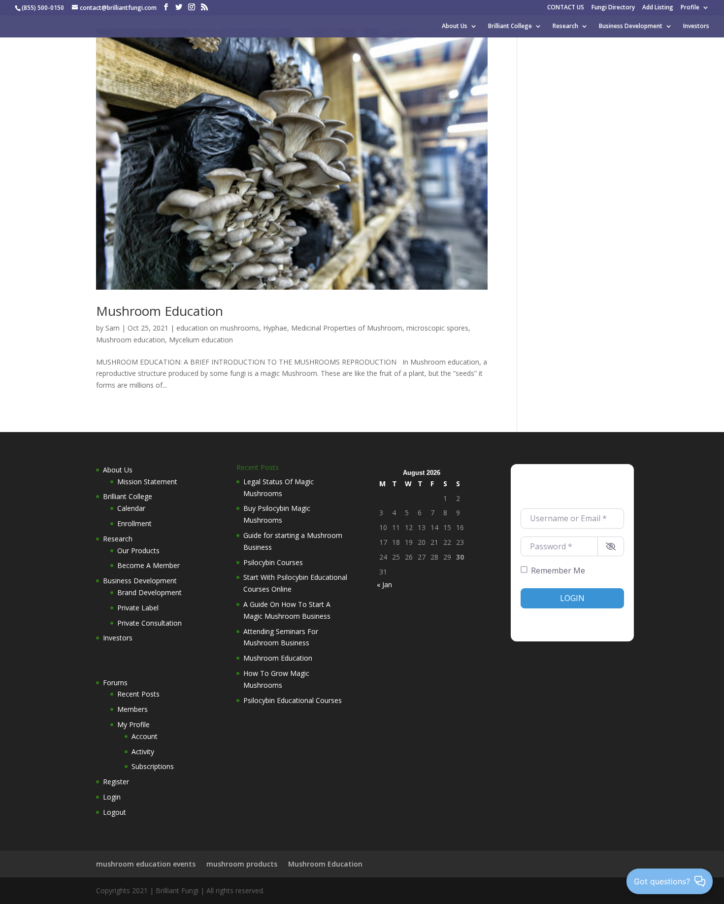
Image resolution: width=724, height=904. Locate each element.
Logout (114, 812)
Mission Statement (147, 481)
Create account (542, 618)
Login (112, 797)
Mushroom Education (159, 311)
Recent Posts (138, 694)
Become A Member (148, 565)
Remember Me (558, 570)
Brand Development (149, 592)
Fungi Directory (613, 7)
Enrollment (134, 523)
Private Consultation (149, 623)
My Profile (133, 724)
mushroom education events (146, 864)
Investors (696, 26)
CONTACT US (565, 7)
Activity (143, 751)
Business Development (630, 26)
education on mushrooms (217, 328)
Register (116, 781)
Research (565, 26)
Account (145, 736)
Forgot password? (598, 618)
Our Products (138, 550)
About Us (454, 26)
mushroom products (241, 864)
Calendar (131, 508)
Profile (690, 7)
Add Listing (657, 7)
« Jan (384, 584)
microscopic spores (437, 328)
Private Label (138, 607)
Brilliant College (510, 26)
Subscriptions (153, 766)
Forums (115, 682)
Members (132, 709)
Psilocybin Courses (273, 562)
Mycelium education (201, 339)
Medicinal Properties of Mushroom (346, 328)
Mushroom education (130, 339)
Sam (112, 328)
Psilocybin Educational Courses (292, 700)
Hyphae (275, 328)
